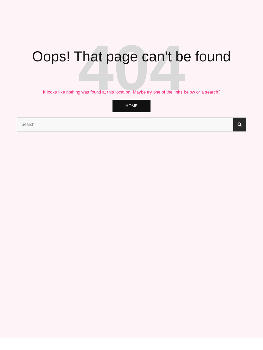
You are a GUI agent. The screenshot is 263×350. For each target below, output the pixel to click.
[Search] (239, 124)
